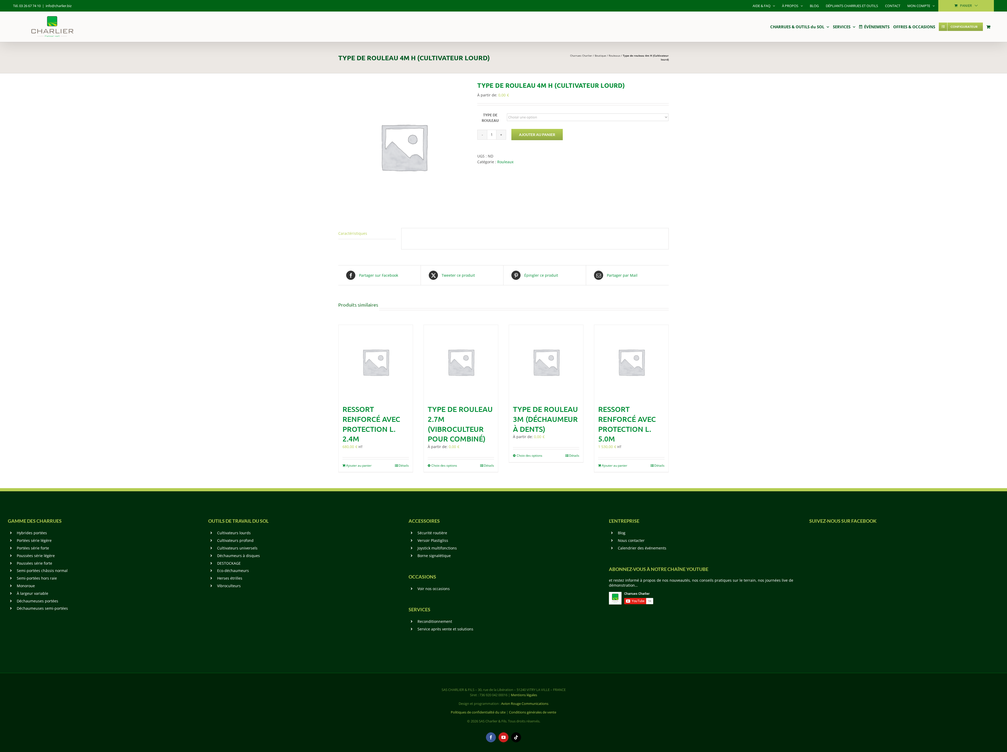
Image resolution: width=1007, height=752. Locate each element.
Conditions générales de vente (532, 712)
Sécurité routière (432, 532)
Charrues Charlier (581, 55)
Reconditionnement (434, 621)
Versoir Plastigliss (432, 540)
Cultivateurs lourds (234, 532)
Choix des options (444, 465)
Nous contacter (631, 540)
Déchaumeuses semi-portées (42, 608)
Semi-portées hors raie (37, 578)
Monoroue (26, 585)
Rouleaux (614, 55)
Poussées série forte (34, 563)
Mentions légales (524, 695)
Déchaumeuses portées (37, 600)
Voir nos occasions (433, 588)
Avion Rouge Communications (524, 703)
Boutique (600, 55)
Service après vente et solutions (445, 628)
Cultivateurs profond (235, 540)
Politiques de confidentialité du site (478, 712)
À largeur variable (32, 593)
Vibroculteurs (229, 585)
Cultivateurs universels (237, 548)
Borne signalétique (434, 555)
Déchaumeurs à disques (238, 555)
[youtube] (503, 737)
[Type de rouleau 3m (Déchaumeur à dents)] (546, 362)
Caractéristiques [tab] (352, 233)
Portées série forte (33, 548)
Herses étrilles (229, 578)
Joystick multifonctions (437, 548)
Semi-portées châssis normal (42, 570)
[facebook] (491, 737)
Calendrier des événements (642, 548)
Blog (621, 532)
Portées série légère (34, 540)
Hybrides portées (32, 532)
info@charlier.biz (59, 5)
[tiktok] (516, 737)
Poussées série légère (36, 555)
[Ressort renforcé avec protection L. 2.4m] (376, 362)
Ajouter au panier (537, 134)
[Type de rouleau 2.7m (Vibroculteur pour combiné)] (461, 362)
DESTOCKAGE (229, 563)
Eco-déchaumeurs (233, 570)
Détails (404, 465)
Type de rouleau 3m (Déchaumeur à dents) (545, 419)
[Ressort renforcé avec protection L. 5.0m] (631, 362)
